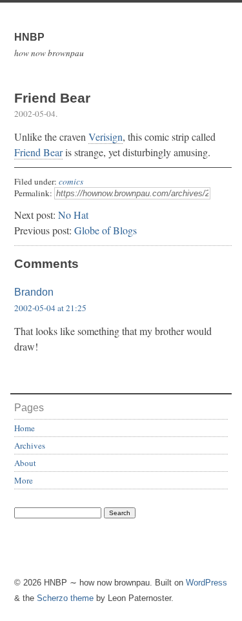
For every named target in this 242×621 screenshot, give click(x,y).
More (23, 480)
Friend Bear (38, 152)
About (25, 463)
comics (71, 181)
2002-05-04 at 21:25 (50, 308)
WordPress (206, 582)
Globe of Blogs (105, 230)
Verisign (105, 136)
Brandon (34, 292)
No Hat (73, 214)
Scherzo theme (65, 598)
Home (24, 428)
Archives (29, 445)
